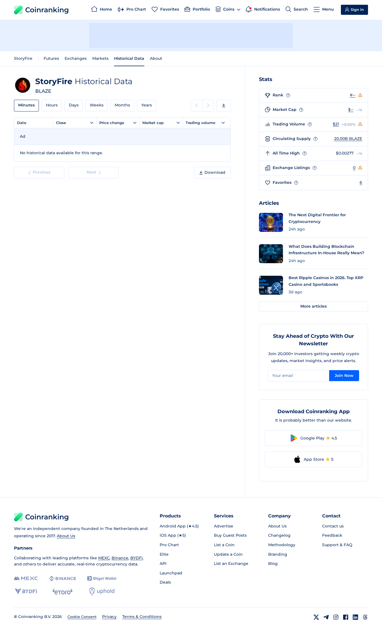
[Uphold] (101, 591)
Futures (51, 58)
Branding (277, 554)
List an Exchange (231, 563)
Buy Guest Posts (230, 535)
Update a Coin (228, 554)
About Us (66, 535)
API (163, 563)
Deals (165, 582)
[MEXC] (26, 578)
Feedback (332, 535)
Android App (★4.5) (179, 526)
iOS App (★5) (173, 535)
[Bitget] (101, 578)
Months (122, 105)
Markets (100, 58)
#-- (352, 95)
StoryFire (23, 58)
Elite (164, 554)
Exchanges (76, 58)
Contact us (333, 526)
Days (74, 105)
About (156, 58)
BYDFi (136, 557)
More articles (313, 306)
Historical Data (129, 58)
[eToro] (62, 591)
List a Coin (224, 544)
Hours (52, 105)
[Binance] (62, 578)
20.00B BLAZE (348, 138)
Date (21, 122)
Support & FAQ (337, 544)
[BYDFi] (26, 591)
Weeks (96, 105)
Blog (273, 563)
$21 (336, 124)
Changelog (279, 535)
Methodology (281, 544)
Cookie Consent (81, 616)
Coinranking (47, 10)
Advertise (223, 526)
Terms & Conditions (142, 616)
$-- (350, 109)
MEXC (104, 557)
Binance (120, 557)
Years (146, 105)
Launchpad (171, 573)
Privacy (109, 616)
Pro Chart (169, 544)
